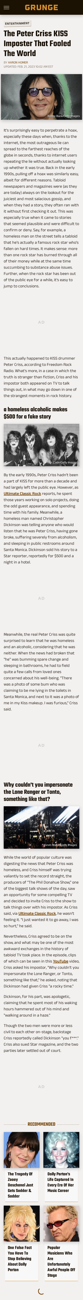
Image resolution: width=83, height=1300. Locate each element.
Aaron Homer (18, 62)
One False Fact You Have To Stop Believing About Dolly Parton (20, 1259)
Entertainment (17, 23)
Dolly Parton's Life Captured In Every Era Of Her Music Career (60, 1182)
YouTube (60, 961)
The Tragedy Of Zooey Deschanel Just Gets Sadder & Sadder (20, 1185)
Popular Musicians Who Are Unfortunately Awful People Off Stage (61, 1261)
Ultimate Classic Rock (22, 493)
